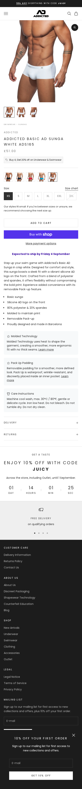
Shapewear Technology (19, 598)
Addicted (11, 132)
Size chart (71, 188)
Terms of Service (15, 683)
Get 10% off (41, 775)
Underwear (11, 634)
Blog (6, 610)
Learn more (46, 349)
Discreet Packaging (16, 591)
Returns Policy (13, 561)
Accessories (12, 653)
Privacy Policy (13, 689)
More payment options (41, 243)
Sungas (22, 124)
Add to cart (41, 223)
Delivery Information (17, 555)
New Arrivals (11, 628)
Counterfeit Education (19, 604)
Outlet (8, 659)
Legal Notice (12, 677)
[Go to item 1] (9, 112)
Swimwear (9, 124)
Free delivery (41, 518)
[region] (41, 516)
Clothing (9, 647)
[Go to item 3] (33, 112)
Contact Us (11, 567)
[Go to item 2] (21, 112)
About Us (10, 585)
